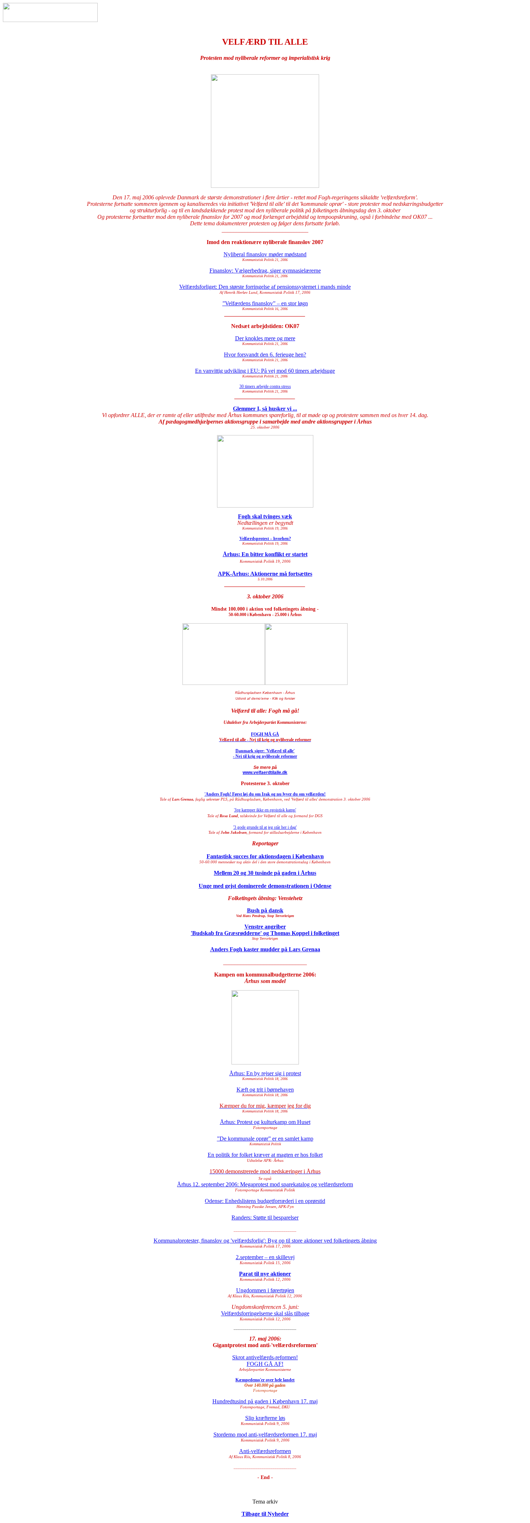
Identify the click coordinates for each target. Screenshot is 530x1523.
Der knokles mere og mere (265, 338)
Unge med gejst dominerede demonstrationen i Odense (265, 886)
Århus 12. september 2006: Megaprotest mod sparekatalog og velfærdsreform (265, 1184)
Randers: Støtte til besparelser (265, 1217)
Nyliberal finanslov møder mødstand (265, 254)
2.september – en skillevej (265, 1257)
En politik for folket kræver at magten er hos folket (265, 1155)
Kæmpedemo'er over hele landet (265, 1379)
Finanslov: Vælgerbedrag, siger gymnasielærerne (265, 270)
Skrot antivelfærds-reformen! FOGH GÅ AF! (265, 1360)
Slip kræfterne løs (265, 1418)
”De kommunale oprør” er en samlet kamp (265, 1138)
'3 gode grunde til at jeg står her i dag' (265, 827)
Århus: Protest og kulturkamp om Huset (265, 1122)
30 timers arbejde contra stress (265, 386)
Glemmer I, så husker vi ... (265, 409)
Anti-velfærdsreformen (265, 1451)
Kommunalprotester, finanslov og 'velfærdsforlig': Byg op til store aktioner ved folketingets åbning (265, 1241)
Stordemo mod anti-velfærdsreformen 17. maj (265, 1434)
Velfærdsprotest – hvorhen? (265, 538)
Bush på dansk (265, 910)
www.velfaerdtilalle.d (264, 772)
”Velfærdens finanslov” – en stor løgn (265, 303)
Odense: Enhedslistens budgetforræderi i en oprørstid (265, 1201)
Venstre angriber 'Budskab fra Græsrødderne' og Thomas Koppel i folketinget (265, 930)
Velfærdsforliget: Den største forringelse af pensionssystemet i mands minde (265, 287)
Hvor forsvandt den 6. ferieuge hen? (265, 354)
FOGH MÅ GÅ (265, 734)
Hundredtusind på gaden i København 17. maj (265, 1401)
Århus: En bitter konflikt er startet (265, 554)
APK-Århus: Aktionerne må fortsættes (265, 574)
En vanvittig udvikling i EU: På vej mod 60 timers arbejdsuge (265, 371)
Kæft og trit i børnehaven (265, 1089)
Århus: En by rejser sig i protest (265, 1073)
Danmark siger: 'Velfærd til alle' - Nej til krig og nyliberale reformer (265, 753)
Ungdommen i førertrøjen (265, 1290)
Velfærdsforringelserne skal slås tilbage (265, 1313)
